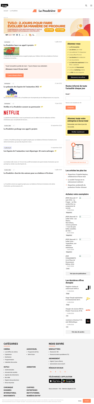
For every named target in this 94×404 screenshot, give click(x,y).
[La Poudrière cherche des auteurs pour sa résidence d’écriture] (32, 185)
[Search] (86, 5)
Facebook (55, 372)
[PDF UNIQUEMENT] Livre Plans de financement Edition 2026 (71, 260)
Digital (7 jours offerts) (56, 361)
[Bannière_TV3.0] (47, 27)
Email (68, 94)
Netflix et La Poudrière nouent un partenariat (22, 107)
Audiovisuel (7, 148)
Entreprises (32, 390)
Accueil (6, 11)
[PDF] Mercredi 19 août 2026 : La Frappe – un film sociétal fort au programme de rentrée (71, 203)
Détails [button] (79, 400)
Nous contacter (53, 388)
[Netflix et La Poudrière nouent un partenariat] (32, 119)
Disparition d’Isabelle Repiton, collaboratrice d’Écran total (78, 175)
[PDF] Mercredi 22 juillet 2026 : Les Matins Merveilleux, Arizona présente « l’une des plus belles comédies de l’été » (71, 224)
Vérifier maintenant (78, 132)
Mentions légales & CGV (69, 388)
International (10, 393)
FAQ (60, 388)
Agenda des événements (12, 375)
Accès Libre (7, 125)
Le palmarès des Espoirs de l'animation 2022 (21, 87)
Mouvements (9, 396)
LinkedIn (51, 372)
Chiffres (30, 387)
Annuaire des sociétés (11, 372)
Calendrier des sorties (11, 362)
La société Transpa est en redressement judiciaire (76, 181)
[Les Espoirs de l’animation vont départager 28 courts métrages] (32, 163)
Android (68, 381)
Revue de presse (9, 382)
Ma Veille (7, 377)
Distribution (8, 357)
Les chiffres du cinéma (11, 352)
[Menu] (91, 5)
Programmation (9, 359)
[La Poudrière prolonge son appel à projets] (32, 141)
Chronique (8, 387)
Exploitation (8, 354)
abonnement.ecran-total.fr (57, 364)
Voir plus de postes (78, 332)
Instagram (65, 372)
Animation (7, 42)
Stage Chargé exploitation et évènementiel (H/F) (74, 299)
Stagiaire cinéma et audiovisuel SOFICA (72, 287)
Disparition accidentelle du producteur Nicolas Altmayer (77, 186)
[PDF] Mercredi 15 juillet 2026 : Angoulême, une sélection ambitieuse (71, 243)
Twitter (60, 372)
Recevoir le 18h (54, 352)
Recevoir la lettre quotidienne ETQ (59, 354)
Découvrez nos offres (78, 77)
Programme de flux (33, 352)
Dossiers (7, 390)
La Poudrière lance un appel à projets (19, 45)
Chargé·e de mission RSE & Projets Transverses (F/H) (74, 310)
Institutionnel (33, 393)
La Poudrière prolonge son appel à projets (20, 129)
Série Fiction (31, 354)
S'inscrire (71, 107)
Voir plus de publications (78, 273)
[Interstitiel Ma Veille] (78, 153)
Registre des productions (12, 380)
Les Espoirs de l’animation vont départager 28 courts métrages (29, 151)
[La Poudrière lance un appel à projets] (32, 57)
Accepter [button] (87, 400)
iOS (55, 381)
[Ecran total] (4, 5)
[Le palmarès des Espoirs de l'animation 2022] (32, 98)
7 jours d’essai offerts (14, 75)
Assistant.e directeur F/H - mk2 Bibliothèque (74, 321)
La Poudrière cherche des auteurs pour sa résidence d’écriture (28, 173)
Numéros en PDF (33, 396)
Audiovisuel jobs (9, 369)
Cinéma (7, 349)
